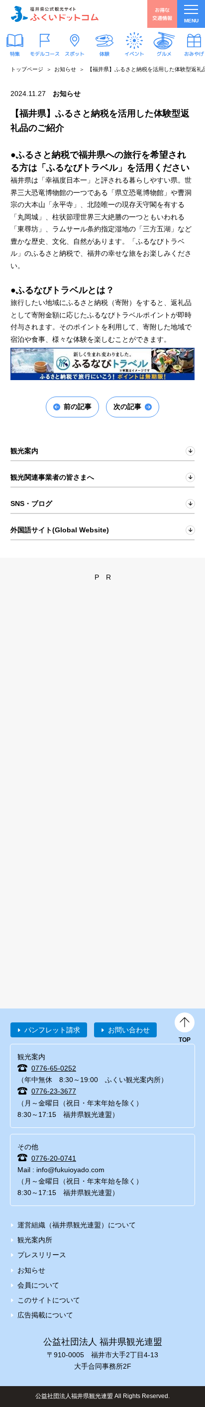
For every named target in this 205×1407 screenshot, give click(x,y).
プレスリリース (41, 1255)
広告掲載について (45, 1315)
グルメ (164, 53)
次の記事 (127, 406)
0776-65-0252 (53, 1068)
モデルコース (45, 53)
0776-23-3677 (53, 1091)
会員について (38, 1285)
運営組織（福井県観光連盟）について (76, 1225)
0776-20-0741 (53, 1158)
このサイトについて (48, 1300)
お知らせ (65, 69)
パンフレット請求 (52, 1030)
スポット (75, 53)
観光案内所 (34, 1240)
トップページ (26, 69)
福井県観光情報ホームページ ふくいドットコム (54, 14)
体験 (104, 53)
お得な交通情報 (162, 13)
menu (191, 20)
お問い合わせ (129, 1030)
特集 (15, 53)
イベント (134, 53)
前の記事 (78, 406)
